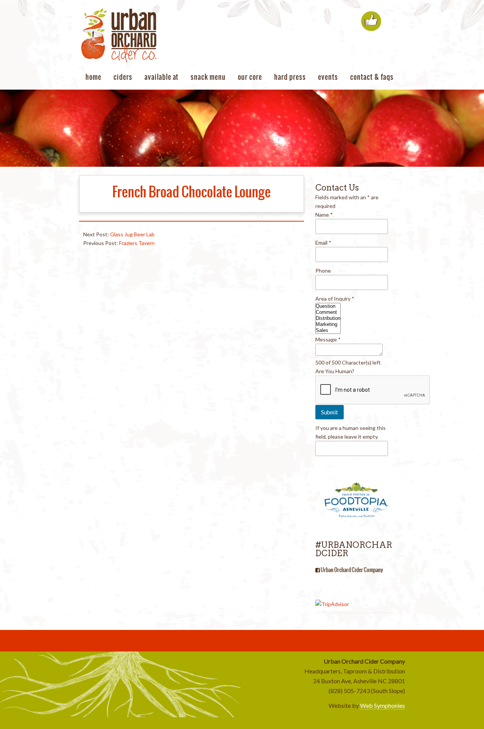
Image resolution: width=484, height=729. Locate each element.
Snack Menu (208, 77)
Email (323, 242)
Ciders (122, 77)
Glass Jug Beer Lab (132, 234)
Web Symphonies (382, 705)
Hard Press (290, 77)
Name (324, 214)
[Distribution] (328, 318)
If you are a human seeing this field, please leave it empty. (350, 432)
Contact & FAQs (372, 77)
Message (328, 339)
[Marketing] (328, 324)
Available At (161, 77)
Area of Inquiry (334, 298)
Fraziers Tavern (137, 243)
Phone (323, 270)
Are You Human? (334, 371)
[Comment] (328, 312)
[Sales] (328, 330)
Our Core (250, 77)
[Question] (328, 306)
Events (328, 77)
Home (93, 77)
